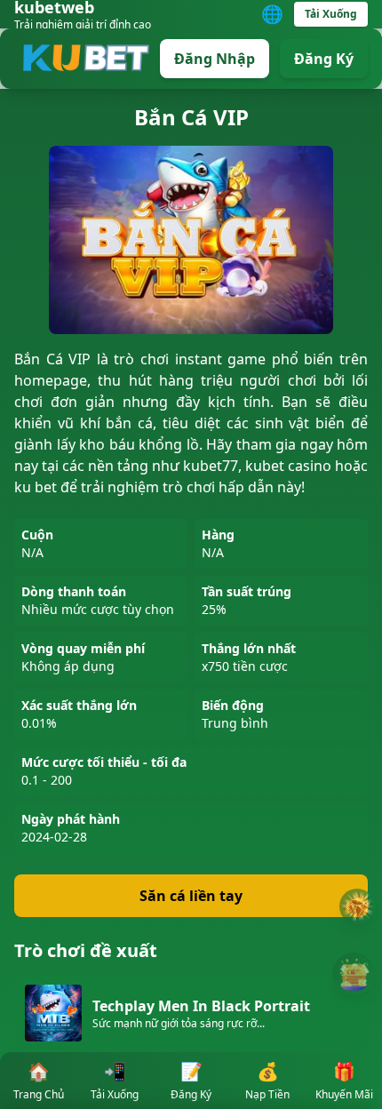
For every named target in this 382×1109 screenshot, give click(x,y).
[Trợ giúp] (357, 907)
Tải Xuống (331, 13)
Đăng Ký (324, 58)
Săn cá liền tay (191, 896)
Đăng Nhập (214, 58)
